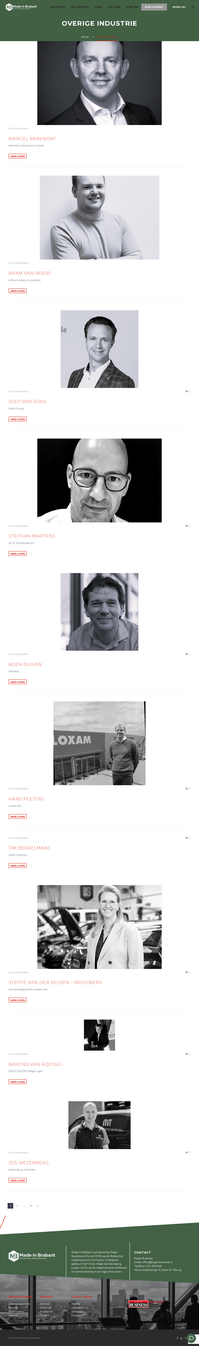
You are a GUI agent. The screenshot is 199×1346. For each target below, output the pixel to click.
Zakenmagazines (19, 1303)
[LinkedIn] (181, 1338)
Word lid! (178, 7)
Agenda (13, 1315)
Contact (45, 1303)
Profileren (46, 1311)
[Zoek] (193, 7)
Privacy (44, 1315)
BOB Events (16, 1311)
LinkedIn (76, 1307)
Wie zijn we (58, 7)
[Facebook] (177, 1338)
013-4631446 (154, 1266)
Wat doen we (80, 7)
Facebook (77, 1315)
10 (31, 1205)
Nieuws (13, 1307)
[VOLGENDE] (38, 1206)
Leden (98, 7)
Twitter (75, 1303)
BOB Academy (154, 7)
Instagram (77, 1311)
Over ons (132, 7)
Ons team (114, 7)
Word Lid (45, 1307)
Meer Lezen (17, 156)
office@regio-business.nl (157, 1262)
